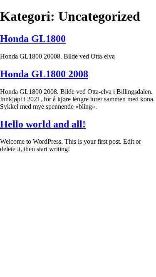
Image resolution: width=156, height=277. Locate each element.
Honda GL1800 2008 (44, 74)
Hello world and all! (43, 124)
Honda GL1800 (33, 38)
